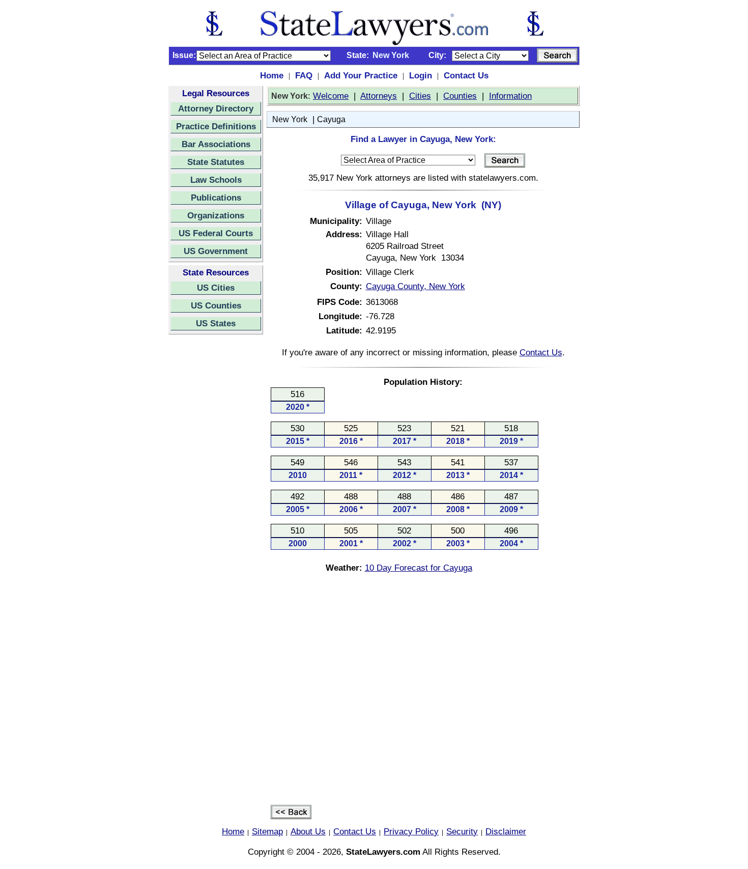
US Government (216, 251)
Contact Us (466, 75)
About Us (308, 831)
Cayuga (331, 119)
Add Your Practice (360, 75)
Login (420, 75)
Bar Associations (216, 144)
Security (462, 831)
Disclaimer (505, 831)
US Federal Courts (216, 233)
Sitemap (267, 831)
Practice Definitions (216, 126)
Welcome (331, 96)
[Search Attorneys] (557, 55)
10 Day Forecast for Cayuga (418, 568)
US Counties (216, 305)
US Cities (216, 288)
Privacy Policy (411, 831)
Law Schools (216, 180)
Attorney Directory (215, 108)
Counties (460, 96)
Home (271, 75)
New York (289, 119)
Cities (420, 96)
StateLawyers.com (383, 852)
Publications (216, 197)
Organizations (215, 215)
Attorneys (378, 96)
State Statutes (215, 162)
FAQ (303, 75)
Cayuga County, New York (415, 286)
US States (216, 323)
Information (510, 96)
